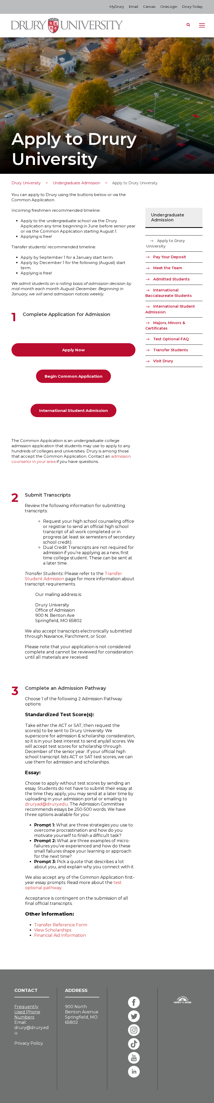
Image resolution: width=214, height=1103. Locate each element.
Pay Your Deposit (169, 257)
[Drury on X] (134, 1016)
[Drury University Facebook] (134, 1002)
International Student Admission (170, 309)
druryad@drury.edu (46, 804)
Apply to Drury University (165, 243)
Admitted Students (171, 279)
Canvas (149, 6)
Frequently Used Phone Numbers (27, 1012)
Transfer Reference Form (60, 924)
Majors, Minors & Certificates (165, 325)
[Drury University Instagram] (134, 1030)
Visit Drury (163, 361)
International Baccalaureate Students (168, 293)
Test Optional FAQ (171, 339)
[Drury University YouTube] (134, 1058)
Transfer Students (170, 350)
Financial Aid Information (60, 935)
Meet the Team (167, 268)
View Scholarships (52, 930)
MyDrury (117, 6)
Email (133, 6)
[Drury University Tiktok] (134, 1044)
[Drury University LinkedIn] (134, 1071)
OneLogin (168, 6)
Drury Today (192, 6)
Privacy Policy (28, 1043)
